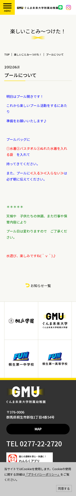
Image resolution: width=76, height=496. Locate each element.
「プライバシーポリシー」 (42, 474)
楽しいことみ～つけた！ (28, 54)
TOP (7, 54)
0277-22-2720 (40, 443)
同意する (64, 488)
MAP (38, 428)
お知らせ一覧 (41, 285)
